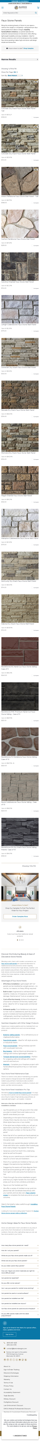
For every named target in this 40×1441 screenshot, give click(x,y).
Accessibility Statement (12, 1392)
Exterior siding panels (11, 1035)
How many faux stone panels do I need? (14, 1245)
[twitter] (14, 1360)
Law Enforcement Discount (13, 1405)
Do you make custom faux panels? (12, 1266)
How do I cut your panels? (10, 1250)
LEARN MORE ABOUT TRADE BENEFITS (20, 3)
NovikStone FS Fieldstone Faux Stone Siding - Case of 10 (19, 758)
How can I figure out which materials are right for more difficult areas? (18, 1272)
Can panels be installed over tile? (12, 1298)
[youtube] (20, 1360)
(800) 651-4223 (12, 1343)
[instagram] (8, 1360)
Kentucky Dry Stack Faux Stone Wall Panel (18, 581)
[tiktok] (23, 1360)
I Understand (20, 1436)
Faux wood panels (10, 1046)
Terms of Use (8, 1383)
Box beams (7, 1051)
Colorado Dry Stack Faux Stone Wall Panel (18, 154)
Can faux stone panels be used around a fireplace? (18, 1308)
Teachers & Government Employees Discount (20, 1412)
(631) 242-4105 (11, 1345)
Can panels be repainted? (10, 1278)
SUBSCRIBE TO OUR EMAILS (20, 1)
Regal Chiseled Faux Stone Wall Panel (16, 496)
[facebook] (11, 1360)
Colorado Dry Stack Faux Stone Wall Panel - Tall (19, 110)
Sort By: (4, 75)
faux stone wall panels (9, 963)
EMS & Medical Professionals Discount (17, 1409)
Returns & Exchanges (11, 1373)
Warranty (7, 1379)
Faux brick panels (10, 1040)
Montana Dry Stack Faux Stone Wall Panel (18, 453)
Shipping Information (11, 1376)
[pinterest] (5, 1360)
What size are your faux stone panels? (14, 1261)
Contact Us (8, 1389)
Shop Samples (28, 48)
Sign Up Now (9, 1334)
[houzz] (26, 1360)
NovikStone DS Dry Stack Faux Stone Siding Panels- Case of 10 (18, 848)
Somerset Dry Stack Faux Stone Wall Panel (18, 367)
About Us (7, 1366)
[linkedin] (17, 1360)
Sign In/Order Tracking (11, 1370)
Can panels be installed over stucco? (13, 1303)
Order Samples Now (20, 916)
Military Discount (10, 1399)
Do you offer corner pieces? (10, 1283)
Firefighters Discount (11, 1402)
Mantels (6, 1064)
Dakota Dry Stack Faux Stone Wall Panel (17, 624)
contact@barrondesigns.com (17, 1348)
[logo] (21, 7)
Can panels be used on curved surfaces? (15, 1293)
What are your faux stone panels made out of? (16, 1255)
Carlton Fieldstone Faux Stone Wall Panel (18, 239)
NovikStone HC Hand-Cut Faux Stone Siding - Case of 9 (19, 668)
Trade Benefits (9, 1396)
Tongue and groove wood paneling (16, 1057)
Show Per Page (7, 72)
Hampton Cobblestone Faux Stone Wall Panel (19, 538)
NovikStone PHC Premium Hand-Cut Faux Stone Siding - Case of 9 (18, 713)
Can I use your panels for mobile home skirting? (17, 1288)
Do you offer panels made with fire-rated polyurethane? (15, 1315)
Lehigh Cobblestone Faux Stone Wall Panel (18, 325)
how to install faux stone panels (20, 1093)
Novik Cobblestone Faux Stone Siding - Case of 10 (19, 803)
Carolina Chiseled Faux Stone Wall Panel (17, 282)
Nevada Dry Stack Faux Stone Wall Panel (17, 410)
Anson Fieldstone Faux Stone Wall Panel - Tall (19, 196)
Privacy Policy (8, 1386)
